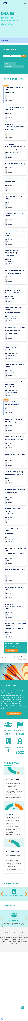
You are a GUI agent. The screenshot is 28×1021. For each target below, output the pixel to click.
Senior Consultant (12, 851)
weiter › (20, 657)
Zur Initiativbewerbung (14, 713)
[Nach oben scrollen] (22, 1007)
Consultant (10, 814)
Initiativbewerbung (12, 650)
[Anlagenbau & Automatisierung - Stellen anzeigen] (14, 891)
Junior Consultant (12, 779)
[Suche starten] (23, 56)
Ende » (25, 657)
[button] (25, 3)
